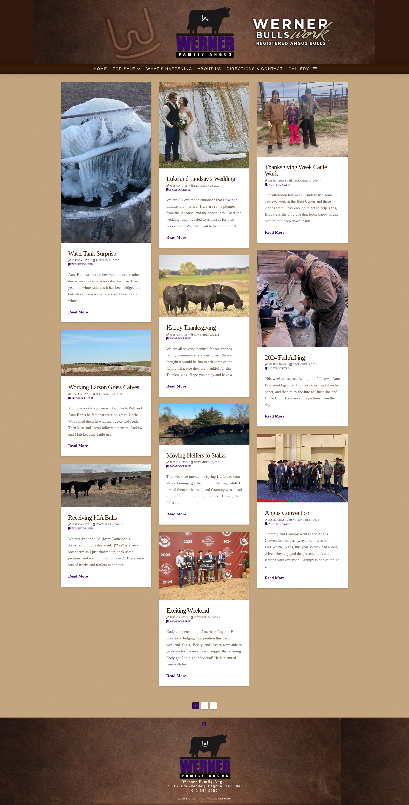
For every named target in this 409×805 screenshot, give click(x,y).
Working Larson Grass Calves (103, 387)
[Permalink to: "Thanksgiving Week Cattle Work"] (302, 119)
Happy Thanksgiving (191, 327)
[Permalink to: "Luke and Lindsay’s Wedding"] (204, 125)
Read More (78, 312)
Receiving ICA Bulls (92, 517)
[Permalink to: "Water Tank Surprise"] (106, 162)
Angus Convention (287, 512)
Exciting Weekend (187, 610)
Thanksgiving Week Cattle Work (296, 170)
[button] (315, 68)
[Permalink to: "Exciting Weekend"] (204, 566)
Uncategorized (81, 264)
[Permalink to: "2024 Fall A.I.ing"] (302, 298)
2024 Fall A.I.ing (285, 357)
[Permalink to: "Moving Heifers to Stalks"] (204, 424)
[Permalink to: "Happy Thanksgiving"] (204, 286)
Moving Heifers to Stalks (196, 455)
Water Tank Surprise (92, 253)
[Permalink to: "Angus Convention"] (302, 468)
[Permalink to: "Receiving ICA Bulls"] (106, 485)
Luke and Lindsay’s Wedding (200, 178)
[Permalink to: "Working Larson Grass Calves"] (106, 353)
